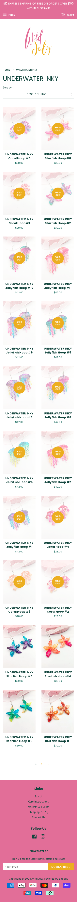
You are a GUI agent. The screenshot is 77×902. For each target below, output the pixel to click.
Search (38, 796)
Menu (11, 15)
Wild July (37, 878)
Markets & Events (38, 807)
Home (6, 69)
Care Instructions (38, 801)
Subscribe (61, 866)
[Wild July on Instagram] (43, 837)
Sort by (7, 87)
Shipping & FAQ (38, 812)
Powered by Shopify (56, 878)
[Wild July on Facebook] (34, 837)
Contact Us (38, 817)
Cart (70, 15)
